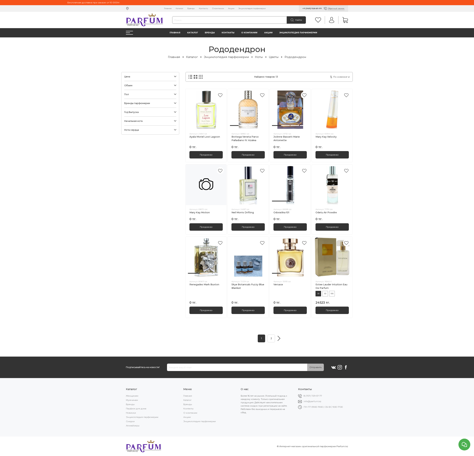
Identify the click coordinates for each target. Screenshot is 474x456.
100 (332, 294)
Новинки (131, 412)
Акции (231, 8)
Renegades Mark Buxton (204, 284)
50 (325, 294)
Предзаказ (206, 154)
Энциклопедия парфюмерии (252, 8)
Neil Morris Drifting (242, 212)
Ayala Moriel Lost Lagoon (204, 136)
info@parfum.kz (312, 401)
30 (318, 294)
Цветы (274, 57)
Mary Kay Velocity (326, 136)
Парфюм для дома (136, 408)
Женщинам (132, 395)
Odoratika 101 (281, 212)
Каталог (179, 8)
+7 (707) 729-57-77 (312, 8)
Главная (168, 8)
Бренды (191, 8)
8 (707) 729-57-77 (313, 395)
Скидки (130, 421)
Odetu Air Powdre (326, 212)
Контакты (203, 8)
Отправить (315, 367)
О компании (218, 8)
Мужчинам (132, 400)
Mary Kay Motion (199, 212)
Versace (278, 284)
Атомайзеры (132, 425)
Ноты (259, 57)
